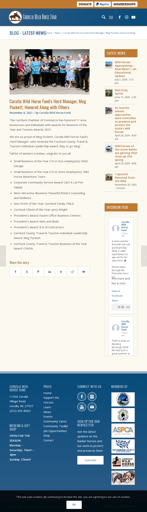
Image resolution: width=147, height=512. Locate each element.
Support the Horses (51, 400)
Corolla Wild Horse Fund (55, 113)
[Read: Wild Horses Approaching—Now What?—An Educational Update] (109, 65)
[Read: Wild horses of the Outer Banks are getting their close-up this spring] (109, 149)
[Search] (103, 17)
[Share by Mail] (83, 272)
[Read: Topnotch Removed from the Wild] (109, 177)
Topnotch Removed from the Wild (125, 177)
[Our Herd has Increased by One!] (3, 256)
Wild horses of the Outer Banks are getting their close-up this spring (126, 153)
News (47, 412)
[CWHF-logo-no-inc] (32, 17)
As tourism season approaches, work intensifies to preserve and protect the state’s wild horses (125, 120)
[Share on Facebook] (15, 272)
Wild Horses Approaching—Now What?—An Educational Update (125, 69)
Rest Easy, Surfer (121, 91)
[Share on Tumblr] (60, 272)
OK (74, 504)
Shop (46, 435)
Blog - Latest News (28, 32)
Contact (48, 440)
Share (115, 300)
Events (48, 416)
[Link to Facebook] (119, 17)
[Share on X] (26, 272)
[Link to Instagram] (126, 17)
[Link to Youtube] (133, 17)
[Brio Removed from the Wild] (144, 256)
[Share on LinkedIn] (49, 272)
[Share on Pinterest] (38, 272)
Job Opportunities (55, 431)
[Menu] (111, 17)
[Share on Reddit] (72, 272)
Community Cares (55, 421)
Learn (47, 407)
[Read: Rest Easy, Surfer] (109, 93)
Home (47, 393)
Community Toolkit (55, 426)
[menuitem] (103, 17)
